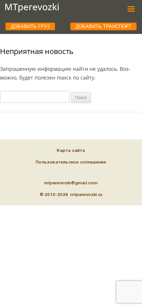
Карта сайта (71, 151)
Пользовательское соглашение (71, 162)
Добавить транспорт (103, 26)
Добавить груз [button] (30, 26)
